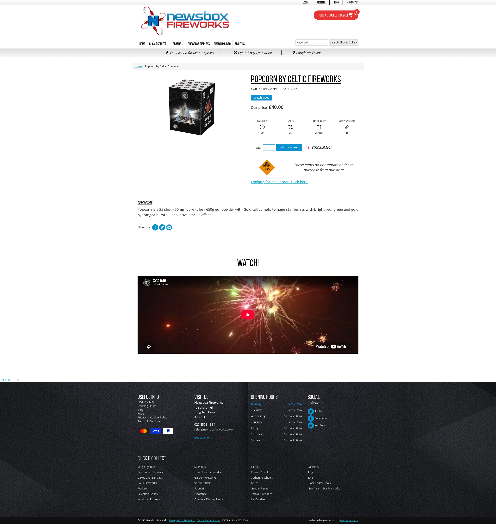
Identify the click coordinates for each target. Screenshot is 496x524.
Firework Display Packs (208, 499)
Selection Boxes (148, 494)
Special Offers (203, 483)
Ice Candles (258, 499)
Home (142, 44)
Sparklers (200, 467)
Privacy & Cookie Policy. (182, 520)
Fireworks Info (222, 44)
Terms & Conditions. (208, 520)
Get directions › (203, 437)
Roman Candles (261, 472)
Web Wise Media (349, 520)
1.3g (310, 472)
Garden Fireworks (205, 477)
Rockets (143, 488)
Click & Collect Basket (338, 14)
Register (321, 2)
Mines (254, 483)
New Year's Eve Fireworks (324, 488)
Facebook (320, 418)
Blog (336, 2)
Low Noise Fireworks (207, 472)
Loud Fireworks (147, 483)
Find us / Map (146, 402)
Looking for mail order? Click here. (279, 181)
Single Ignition (146, 467)
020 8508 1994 (204, 424)
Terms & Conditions (150, 421)
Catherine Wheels (262, 477)
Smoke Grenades (261, 494)
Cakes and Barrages (150, 477)
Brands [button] (177, 44)
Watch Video (262, 97)
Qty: (258, 147)
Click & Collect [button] (158, 44)
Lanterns (313, 467)
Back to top (248, 356)
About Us (240, 44)
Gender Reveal (260, 488)
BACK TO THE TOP (10, 380)
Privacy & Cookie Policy (152, 417)
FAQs (141, 413)
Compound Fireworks (151, 472)
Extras (255, 467)
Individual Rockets (149, 499)
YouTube (320, 425)
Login (305, 2)
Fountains (200, 488)
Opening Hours (147, 406)
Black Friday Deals (319, 483)
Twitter (319, 411)
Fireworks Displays (199, 44)
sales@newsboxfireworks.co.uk (213, 429)
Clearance (200, 494)
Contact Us (352, 2)
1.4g (310, 477)
